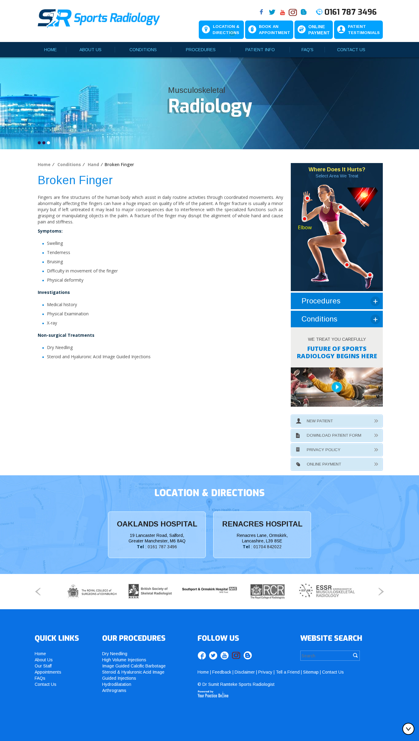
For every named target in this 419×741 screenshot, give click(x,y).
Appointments (48, 672)
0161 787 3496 (351, 12)
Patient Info (260, 49)
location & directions (209, 493)
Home (50, 49)
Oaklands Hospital (157, 524)
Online (319, 29)
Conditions (143, 49)
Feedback (221, 672)
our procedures (134, 638)
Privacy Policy (323, 449)
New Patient (320, 421)
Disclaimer (245, 672)
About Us (90, 49)
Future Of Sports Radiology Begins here (337, 352)
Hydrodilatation (116, 684)
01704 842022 (267, 546)
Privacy (265, 672)
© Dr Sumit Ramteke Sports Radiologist (236, 684)
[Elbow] (304, 218)
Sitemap (311, 672)
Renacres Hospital (262, 524)
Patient (364, 29)
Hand (93, 164)
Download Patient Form (334, 435)
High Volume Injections (124, 659)
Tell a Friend (288, 672)
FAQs (40, 678)
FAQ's (307, 49)
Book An (274, 29)
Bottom (409, 729)
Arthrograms (114, 690)
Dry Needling (114, 653)
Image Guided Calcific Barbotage (134, 665)
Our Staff (43, 665)
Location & (226, 29)
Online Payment (324, 464)
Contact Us (351, 49)
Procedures (201, 49)
